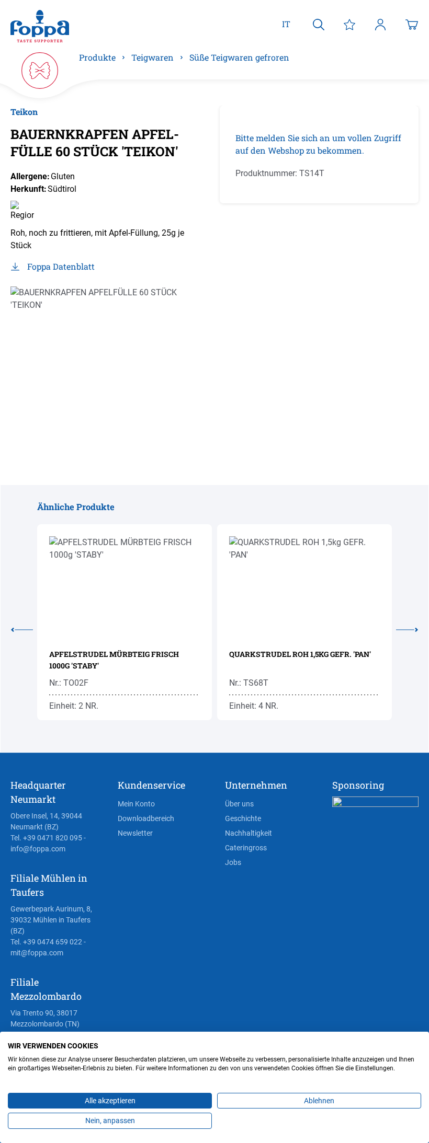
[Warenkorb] (411, 24)
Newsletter (135, 833)
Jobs (233, 862)
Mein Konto (136, 804)
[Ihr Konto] (380, 24)
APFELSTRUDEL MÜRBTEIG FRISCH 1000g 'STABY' (114, 660)
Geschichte (243, 818)
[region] (109, 360)
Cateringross (246, 848)
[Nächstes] (405, 628)
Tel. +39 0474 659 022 (46, 942)
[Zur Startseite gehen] (39, 26)
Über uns (239, 804)
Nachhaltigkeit (248, 833)
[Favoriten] (349, 24)
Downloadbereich (146, 818)
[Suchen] (319, 24)
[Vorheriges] (24, 628)
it (286, 23)
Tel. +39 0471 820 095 (46, 838)
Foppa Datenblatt (61, 266)
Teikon (24, 111)
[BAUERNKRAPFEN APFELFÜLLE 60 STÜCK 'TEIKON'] (109, 360)
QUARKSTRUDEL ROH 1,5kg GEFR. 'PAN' (300, 654)
